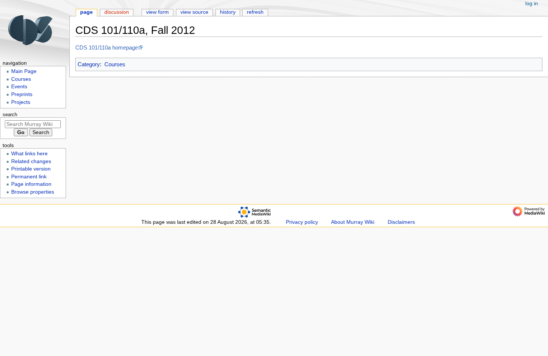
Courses (114, 64)
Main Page (24, 71)
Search (10, 114)
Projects (20, 102)
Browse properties (32, 192)
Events (19, 86)
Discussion (116, 12)
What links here (29, 153)
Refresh (255, 12)
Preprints (21, 94)
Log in (531, 3)
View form (157, 12)
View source (194, 12)
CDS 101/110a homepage (106, 47)
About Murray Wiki (352, 222)
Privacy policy (302, 222)
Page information (31, 184)
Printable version (31, 169)
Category (89, 64)
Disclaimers (401, 222)
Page (86, 12)
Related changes (31, 161)
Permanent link (29, 176)
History (228, 12)
